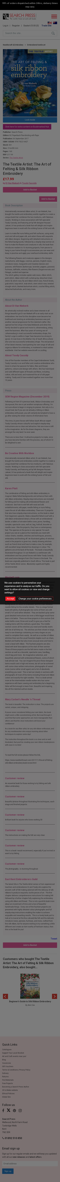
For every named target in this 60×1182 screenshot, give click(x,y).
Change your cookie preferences (35, 598)
